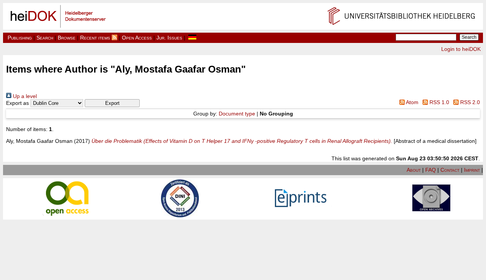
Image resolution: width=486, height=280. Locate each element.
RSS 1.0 (438, 102)
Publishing (20, 38)
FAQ (430, 170)
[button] (112, 103)
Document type (237, 114)
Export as (17, 103)
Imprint (472, 170)
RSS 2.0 (469, 102)
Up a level (24, 96)
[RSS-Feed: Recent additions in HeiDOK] (114, 38)
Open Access (137, 38)
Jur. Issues (169, 38)
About (414, 170)
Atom (411, 102)
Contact (449, 170)
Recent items (95, 38)
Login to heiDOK (461, 49)
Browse (67, 38)
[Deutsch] (192, 38)
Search (44, 38)
